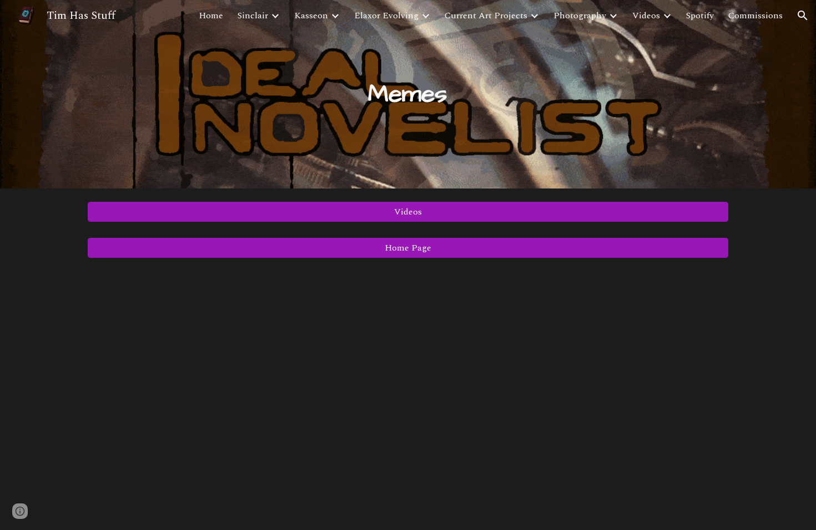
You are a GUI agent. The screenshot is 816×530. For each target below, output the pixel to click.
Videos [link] (646, 15)
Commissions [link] (755, 15)
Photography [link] (579, 15)
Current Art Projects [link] (486, 15)
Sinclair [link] (253, 15)
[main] (408, 94)
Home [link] (211, 15)
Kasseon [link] (311, 15)
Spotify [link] (700, 15)
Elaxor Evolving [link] (386, 15)
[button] (802, 15)
